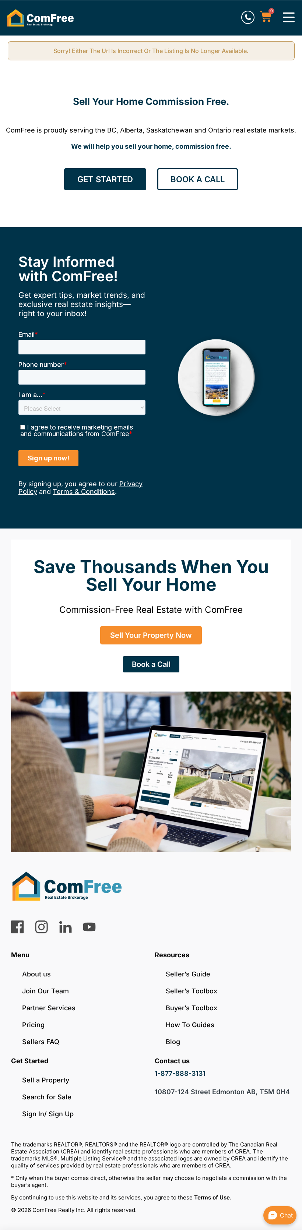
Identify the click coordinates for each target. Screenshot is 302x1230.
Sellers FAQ (40, 1042)
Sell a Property (45, 1080)
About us (36, 974)
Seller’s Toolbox (191, 991)
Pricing (33, 1025)
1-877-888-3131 (180, 1073)
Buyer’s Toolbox (191, 1008)
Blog (173, 1042)
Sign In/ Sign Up (48, 1114)
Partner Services (49, 1008)
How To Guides (190, 1025)
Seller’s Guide (188, 974)
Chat (286, 1215)
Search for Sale (46, 1097)
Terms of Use (212, 1197)
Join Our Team (45, 991)
